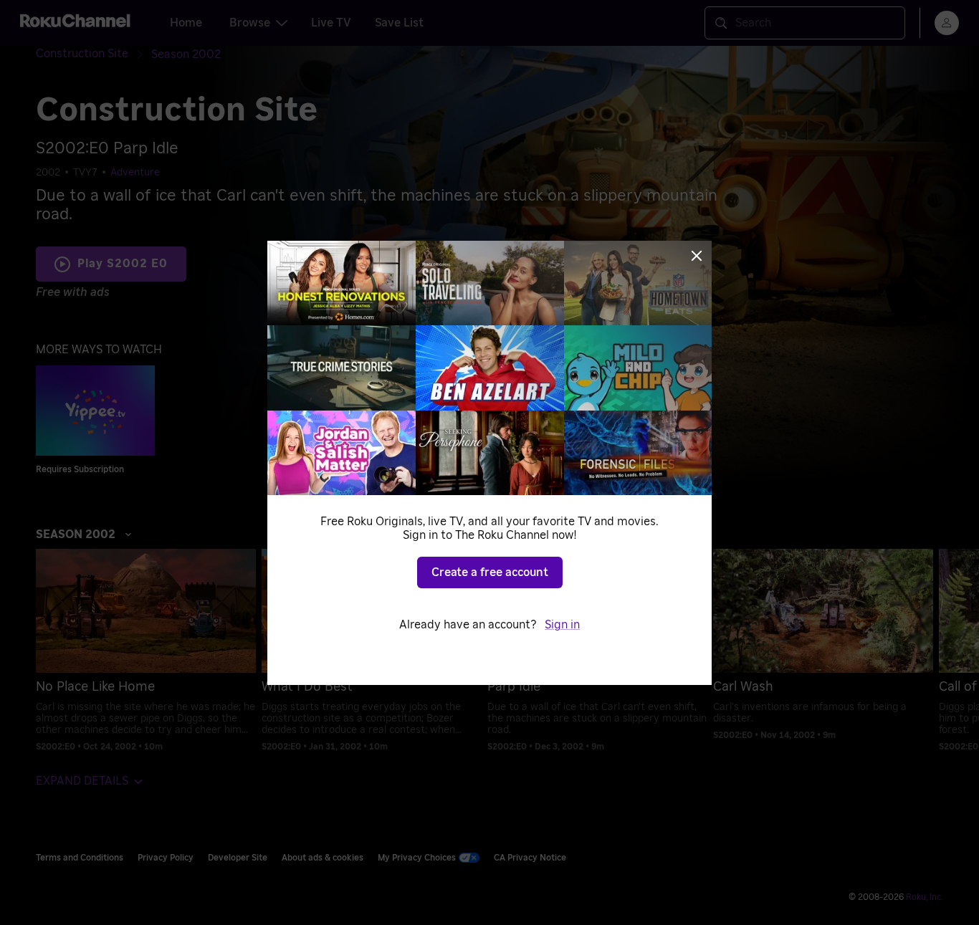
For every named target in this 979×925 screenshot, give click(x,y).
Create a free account (489, 572)
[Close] (696, 255)
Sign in (562, 625)
